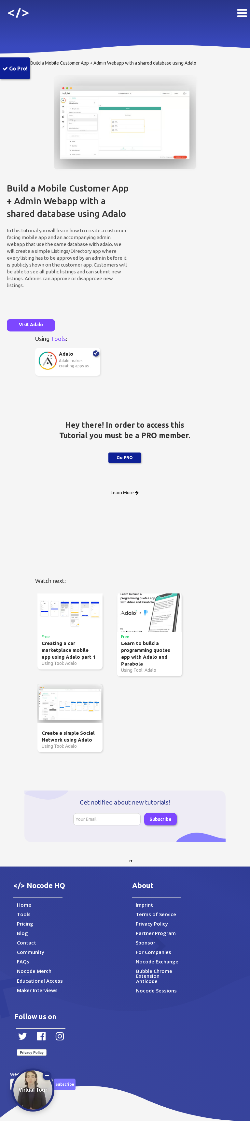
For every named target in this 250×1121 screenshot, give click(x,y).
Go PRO (125, 457)
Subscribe (160, 819)
